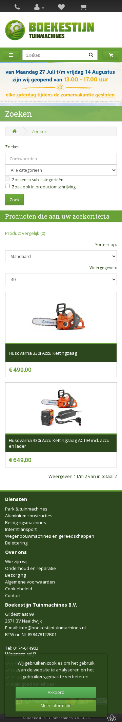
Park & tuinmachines (26, 509)
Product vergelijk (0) (25, 233)
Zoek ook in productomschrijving (44, 187)
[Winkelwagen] (83, 7)
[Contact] (17, 7)
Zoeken (39, 131)
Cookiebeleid (18, 589)
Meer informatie (56, 705)
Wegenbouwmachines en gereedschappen (49, 536)
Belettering (16, 543)
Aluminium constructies (29, 516)
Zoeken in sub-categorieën (37, 180)
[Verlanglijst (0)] (61, 7)
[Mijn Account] (39, 7)
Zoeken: (13, 147)
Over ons (16, 552)
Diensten (16, 499)
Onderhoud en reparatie (30, 568)
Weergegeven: (103, 268)
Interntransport (21, 529)
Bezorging (15, 575)
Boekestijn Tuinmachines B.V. (41, 604)
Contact (13, 595)
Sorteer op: (106, 244)
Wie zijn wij (16, 561)
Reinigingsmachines (25, 522)
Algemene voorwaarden (30, 582)
